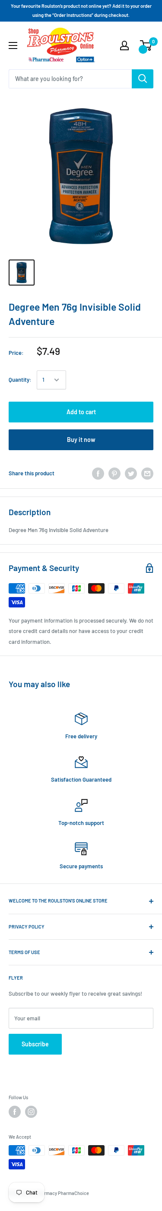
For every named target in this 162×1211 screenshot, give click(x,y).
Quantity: (20, 379)
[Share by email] (147, 474)
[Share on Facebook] (98, 474)
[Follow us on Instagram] (31, 1112)
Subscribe (35, 1044)
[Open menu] (13, 45)
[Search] (142, 78)
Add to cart (81, 412)
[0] (146, 45)
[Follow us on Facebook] (15, 1112)
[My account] (124, 45)
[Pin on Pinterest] (114, 474)
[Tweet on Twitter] (131, 474)
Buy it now (81, 439)
